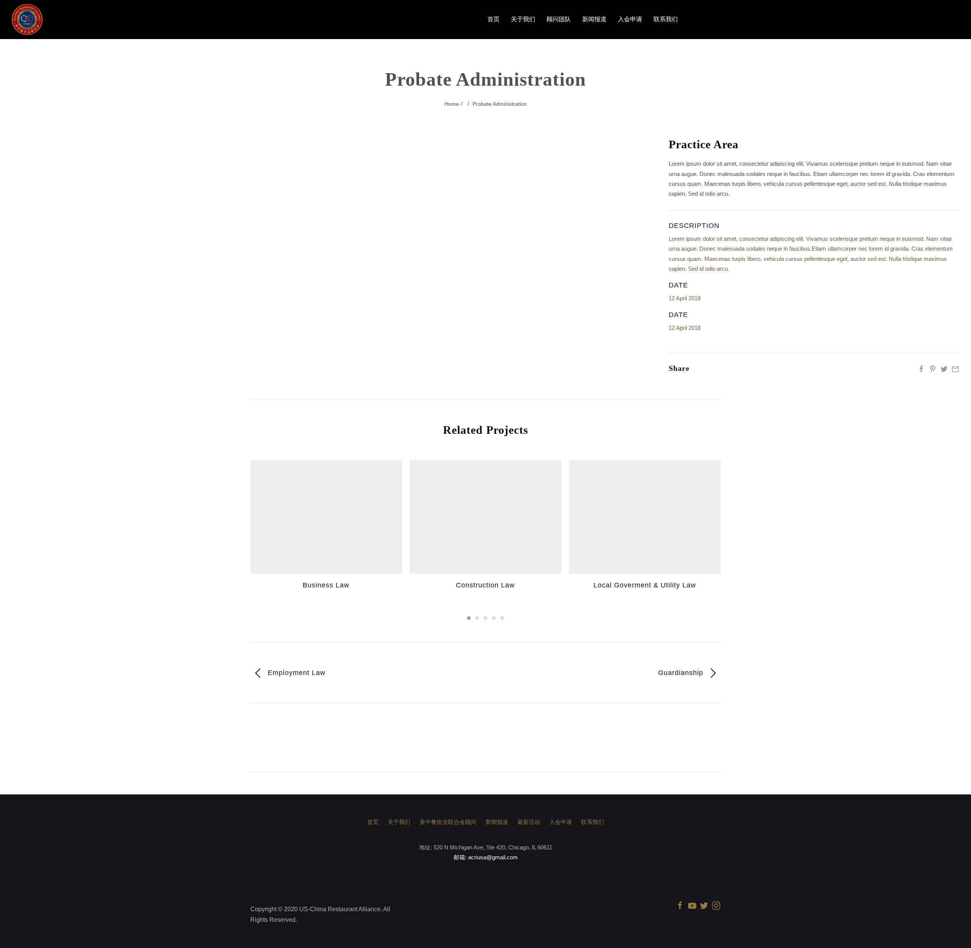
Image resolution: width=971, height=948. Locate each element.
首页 (493, 20)
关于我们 (523, 20)
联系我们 (666, 20)
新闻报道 (594, 20)
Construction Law (485, 585)
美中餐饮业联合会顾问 (448, 822)
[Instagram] (716, 905)
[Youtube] (692, 905)
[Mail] (955, 369)
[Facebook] (921, 369)
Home (452, 104)
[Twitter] (944, 369)
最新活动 (528, 822)
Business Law (326, 585)
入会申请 (630, 20)
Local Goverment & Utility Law (645, 585)
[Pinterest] (932, 369)
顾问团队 (559, 20)
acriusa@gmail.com (493, 857)
